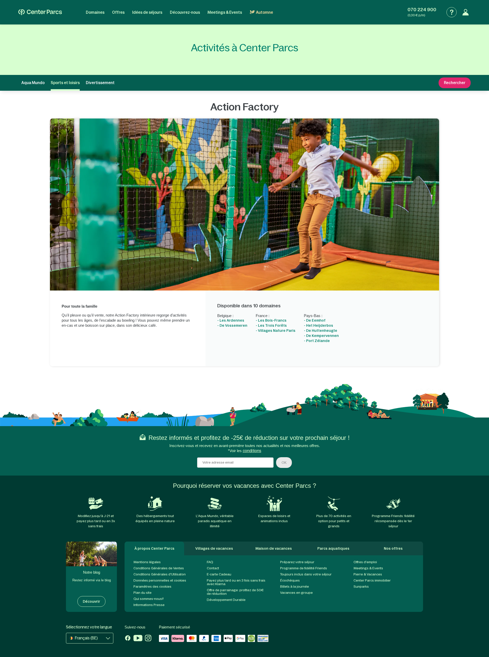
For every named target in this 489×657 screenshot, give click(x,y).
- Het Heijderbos (318, 325)
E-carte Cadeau (219, 574)
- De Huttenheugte (320, 330)
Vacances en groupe (296, 593)
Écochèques (290, 580)
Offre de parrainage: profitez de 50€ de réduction (235, 592)
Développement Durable (226, 600)
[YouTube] (137, 638)
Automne (264, 12)
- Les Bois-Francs (271, 320)
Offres (118, 12)
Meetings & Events (225, 12)
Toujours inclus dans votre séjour (306, 574)
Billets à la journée (294, 586)
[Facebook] (128, 638)
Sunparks (361, 586)
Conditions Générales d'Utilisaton (159, 574)
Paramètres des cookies (152, 586)
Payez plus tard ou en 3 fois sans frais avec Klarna (236, 582)
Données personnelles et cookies (159, 580)
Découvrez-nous (185, 12)
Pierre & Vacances (368, 574)
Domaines (95, 12)
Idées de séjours (147, 12)
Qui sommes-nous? (148, 599)
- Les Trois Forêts (271, 325)
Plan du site (142, 593)
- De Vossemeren (232, 325)
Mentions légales (147, 562)
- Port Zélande (317, 341)
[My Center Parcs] (465, 12)
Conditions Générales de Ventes (158, 568)
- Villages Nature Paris (275, 330)
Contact (213, 568)
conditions (252, 451)
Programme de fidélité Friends (303, 568)
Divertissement (100, 83)
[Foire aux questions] (451, 12)
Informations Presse (149, 605)
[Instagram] (148, 638)
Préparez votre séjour (297, 562)
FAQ (210, 562)
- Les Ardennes (230, 320)
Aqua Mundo (33, 83)
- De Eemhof (314, 320)
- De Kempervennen (321, 336)
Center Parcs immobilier (372, 580)
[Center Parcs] (40, 12)
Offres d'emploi (365, 562)
